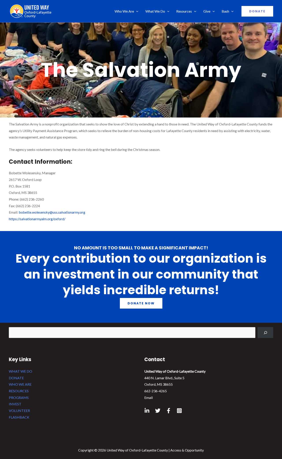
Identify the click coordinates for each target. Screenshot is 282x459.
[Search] (265, 332)
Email (148, 397)
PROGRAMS (19, 397)
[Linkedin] (147, 410)
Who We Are (124, 11)
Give (206, 11)
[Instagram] (179, 410)
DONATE (16, 378)
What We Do (155, 11)
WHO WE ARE (20, 384)
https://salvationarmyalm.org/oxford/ (37, 219)
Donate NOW (141, 303)
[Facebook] (168, 410)
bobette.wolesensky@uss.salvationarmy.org (52, 212)
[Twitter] (157, 410)
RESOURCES (19, 391)
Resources (184, 11)
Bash (225, 11)
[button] (257, 11)
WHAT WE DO (20, 371)
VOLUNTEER (19, 410)
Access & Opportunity (187, 450)
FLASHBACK (19, 417)
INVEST (15, 404)
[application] (136, 11)
